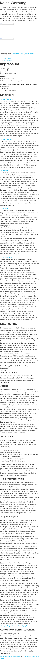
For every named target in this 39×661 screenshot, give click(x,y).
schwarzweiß (29, 54)
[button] (19, 99)
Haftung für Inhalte (6, 99)
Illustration (15, 54)
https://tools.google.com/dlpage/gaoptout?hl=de (17, 626)
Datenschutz (4, 208)
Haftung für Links (6, 139)
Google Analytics (6, 257)
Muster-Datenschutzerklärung (10, 656)
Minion (22, 54)
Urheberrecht (4, 171)
